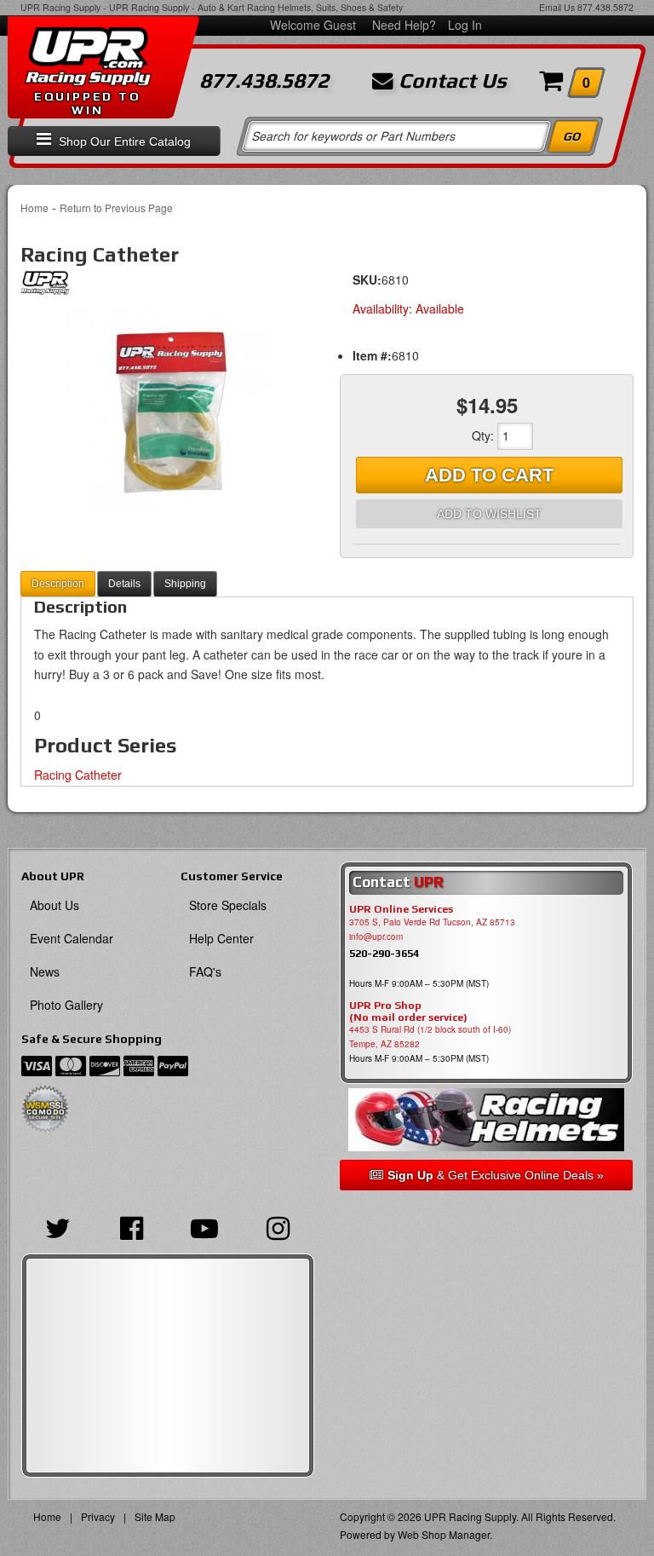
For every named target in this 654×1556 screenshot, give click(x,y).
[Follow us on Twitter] (58, 1226)
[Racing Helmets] (486, 1119)
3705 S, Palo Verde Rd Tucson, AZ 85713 (432, 922)
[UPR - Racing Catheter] (45, 287)
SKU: (367, 279)
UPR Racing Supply (60, 7)
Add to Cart (489, 475)
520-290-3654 (384, 953)
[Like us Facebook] (131, 1226)
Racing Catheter (78, 774)
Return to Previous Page (116, 207)
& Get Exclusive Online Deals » (495, 1175)
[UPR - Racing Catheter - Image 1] (167, 410)
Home (34, 207)
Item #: (372, 355)
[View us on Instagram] (277, 1226)
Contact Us (450, 81)
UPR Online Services (401, 909)
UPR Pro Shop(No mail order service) (408, 1011)
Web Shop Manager (444, 1534)
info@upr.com (376, 936)
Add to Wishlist (489, 514)
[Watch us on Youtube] (204, 1226)
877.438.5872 (605, 7)
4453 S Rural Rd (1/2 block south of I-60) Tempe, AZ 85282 (430, 1036)
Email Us (557, 7)
